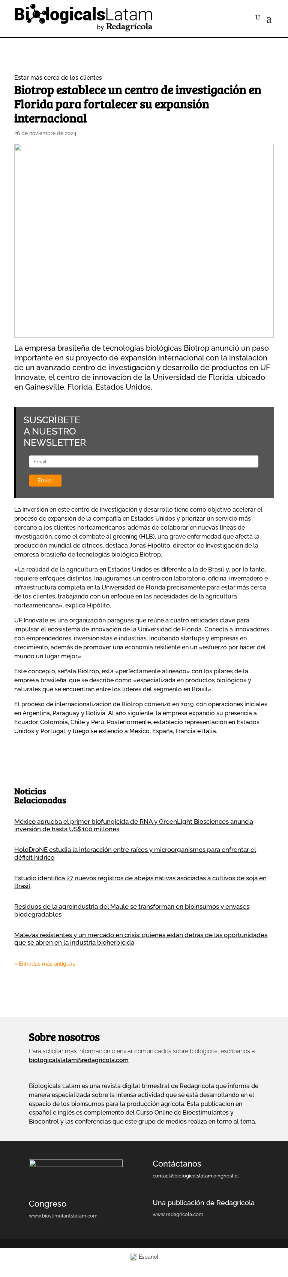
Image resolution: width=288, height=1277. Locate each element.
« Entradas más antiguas (44, 964)
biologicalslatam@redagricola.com (79, 1060)
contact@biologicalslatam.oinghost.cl (196, 1176)
